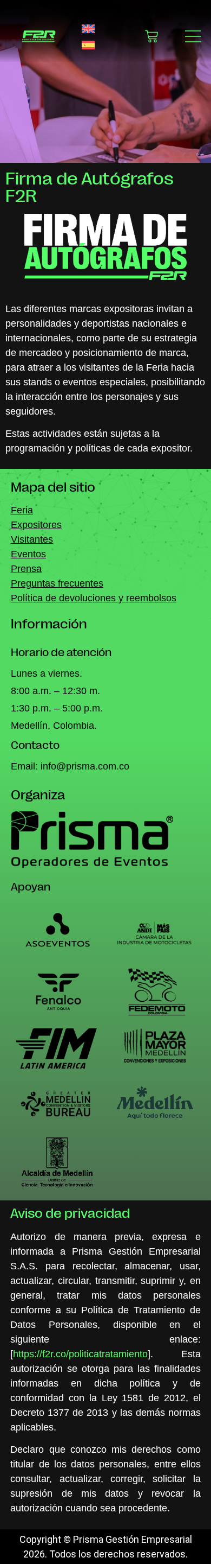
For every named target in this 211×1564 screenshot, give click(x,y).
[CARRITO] (151, 36)
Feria (22, 510)
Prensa (26, 568)
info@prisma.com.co (85, 766)
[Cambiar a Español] (88, 44)
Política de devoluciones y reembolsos (93, 598)
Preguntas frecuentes (57, 583)
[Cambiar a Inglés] (88, 28)
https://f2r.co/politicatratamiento (80, 1354)
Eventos (28, 554)
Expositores (36, 524)
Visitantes (32, 539)
